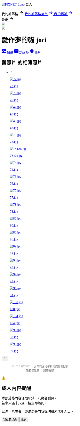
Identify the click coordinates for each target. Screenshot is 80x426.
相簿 (10, 52)
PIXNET (25, 366)
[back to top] (5, 358)
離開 (23, 419)
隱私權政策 (32, 370)
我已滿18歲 (10, 419)
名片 (37, 52)
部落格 (24, 52)
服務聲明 (48, 370)
